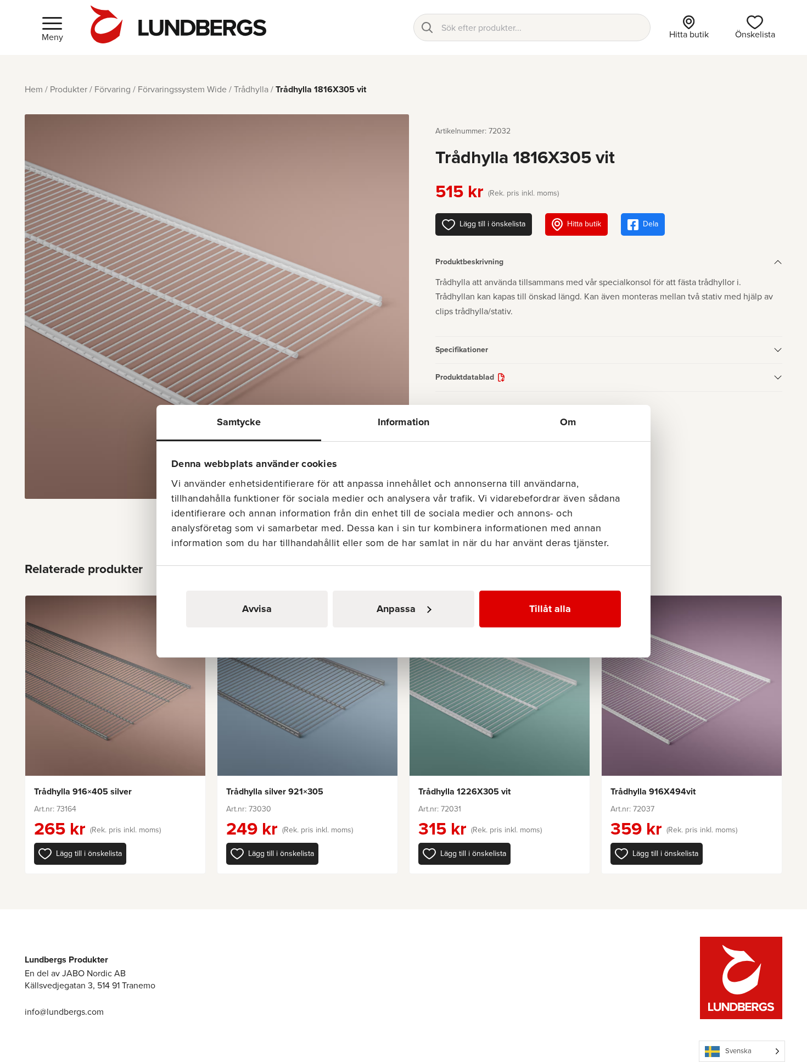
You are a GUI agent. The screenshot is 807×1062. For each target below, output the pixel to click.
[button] (80, 854)
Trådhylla (251, 89)
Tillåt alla (550, 609)
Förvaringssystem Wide (182, 89)
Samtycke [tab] (239, 422)
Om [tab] (568, 422)
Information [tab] (403, 422)
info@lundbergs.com (64, 1011)
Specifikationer (461, 349)
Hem (34, 89)
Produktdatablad (464, 377)
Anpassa (396, 609)
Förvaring (112, 89)
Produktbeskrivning (469, 262)
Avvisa (257, 609)
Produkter (68, 89)
